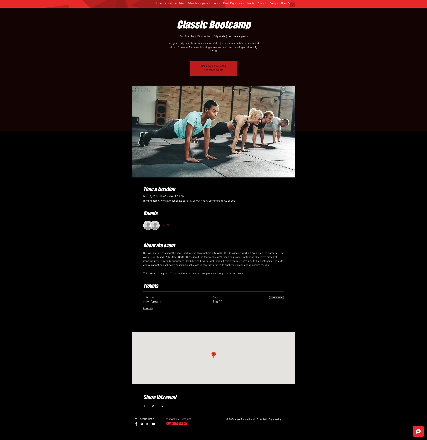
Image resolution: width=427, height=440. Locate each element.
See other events (213, 70)
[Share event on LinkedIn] (161, 406)
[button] (292, 3)
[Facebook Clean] (136, 424)
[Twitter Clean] (142, 424)
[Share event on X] (153, 406)
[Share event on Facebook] (144, 406)
